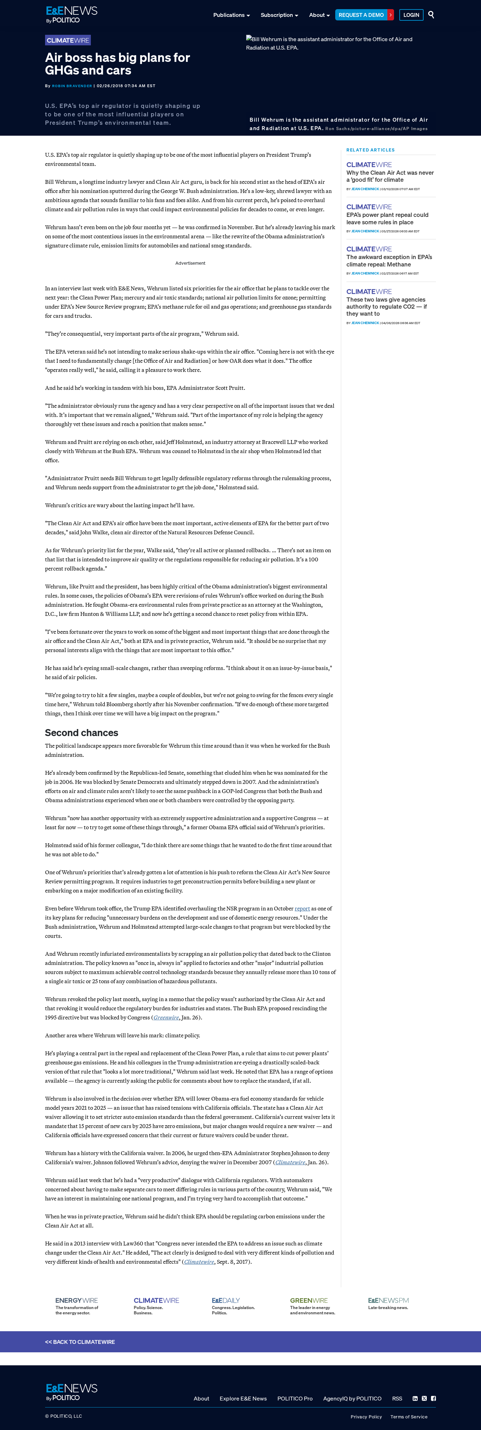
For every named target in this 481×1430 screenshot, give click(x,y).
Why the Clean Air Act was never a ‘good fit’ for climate (390, 175)
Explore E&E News (243, 1398)
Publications (229, 15)
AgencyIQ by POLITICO (352, 1398)
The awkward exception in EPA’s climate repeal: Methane (389, 260)
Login (411, 14)
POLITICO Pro (295, 1398)
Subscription (277, 15)
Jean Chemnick (365, 189)
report (302, 908)
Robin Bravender (72, 86)
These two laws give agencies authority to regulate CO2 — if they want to (386, 306)
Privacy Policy (366, 1416)
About (317, 15)
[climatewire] (370, 164)
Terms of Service (409, 1416)
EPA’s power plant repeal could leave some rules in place (387, 218)
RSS (397, 1398)
